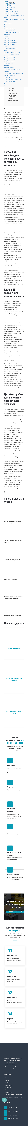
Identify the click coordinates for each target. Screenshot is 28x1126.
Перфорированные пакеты (11, 13)
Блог (6, 1090)
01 (10, 950)
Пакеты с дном (8, 9)
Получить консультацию (15, 912)
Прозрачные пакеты (9, 30)
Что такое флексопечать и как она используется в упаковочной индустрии (13, 522)
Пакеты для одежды (10, 29)
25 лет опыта (11, 765)
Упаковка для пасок (9, 75)
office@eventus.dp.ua (13, 1118)
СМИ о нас (8, 1092)
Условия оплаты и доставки (13, 1094)
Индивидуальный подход (14, 787)
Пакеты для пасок (9, 27)
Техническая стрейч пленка (11, 54)
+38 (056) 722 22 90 (12, 1115)
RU (4, 85)
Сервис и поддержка (13, 874)
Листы (6, 36)
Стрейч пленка (8, 50)
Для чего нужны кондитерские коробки (13, 541)
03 (10, 992)
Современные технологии (14, 831)
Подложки (7, 77)
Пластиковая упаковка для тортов (13, 73)
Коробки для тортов (9, 44)
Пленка (6, 46)
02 (10, 971)
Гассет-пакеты (8, 25)
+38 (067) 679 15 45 (12, 1111)
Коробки (6, 38)
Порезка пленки (8, 63)
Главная (7, 1078)
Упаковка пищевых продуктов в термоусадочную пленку (13, 597)
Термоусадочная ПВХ (10, 58)
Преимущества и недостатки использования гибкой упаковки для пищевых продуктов (13, 560)
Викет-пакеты (8, 23)
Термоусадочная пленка (10, 56)
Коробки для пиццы (9, 40)
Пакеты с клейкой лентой (11, 11)
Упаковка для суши (9, 67)
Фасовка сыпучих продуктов (12, 615)
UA (4, 83)
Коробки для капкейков (10, 42)
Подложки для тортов (10, 81)
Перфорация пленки (9, 62)
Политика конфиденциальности (14, 1097)
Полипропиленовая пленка (11, 48)
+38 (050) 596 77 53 (12, 1107)
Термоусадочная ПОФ (10, 60)
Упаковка (6, 65)
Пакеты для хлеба (9, 5)
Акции (7, 1080)
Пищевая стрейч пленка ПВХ (12, 52)
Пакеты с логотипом (9, 7)
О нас (7, 1082)
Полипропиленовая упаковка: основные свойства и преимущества (12, 578)
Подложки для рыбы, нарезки (12, 79)
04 (10, 1013)
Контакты (8, 1087)
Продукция (8, 1085)
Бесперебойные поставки (14, 852)
